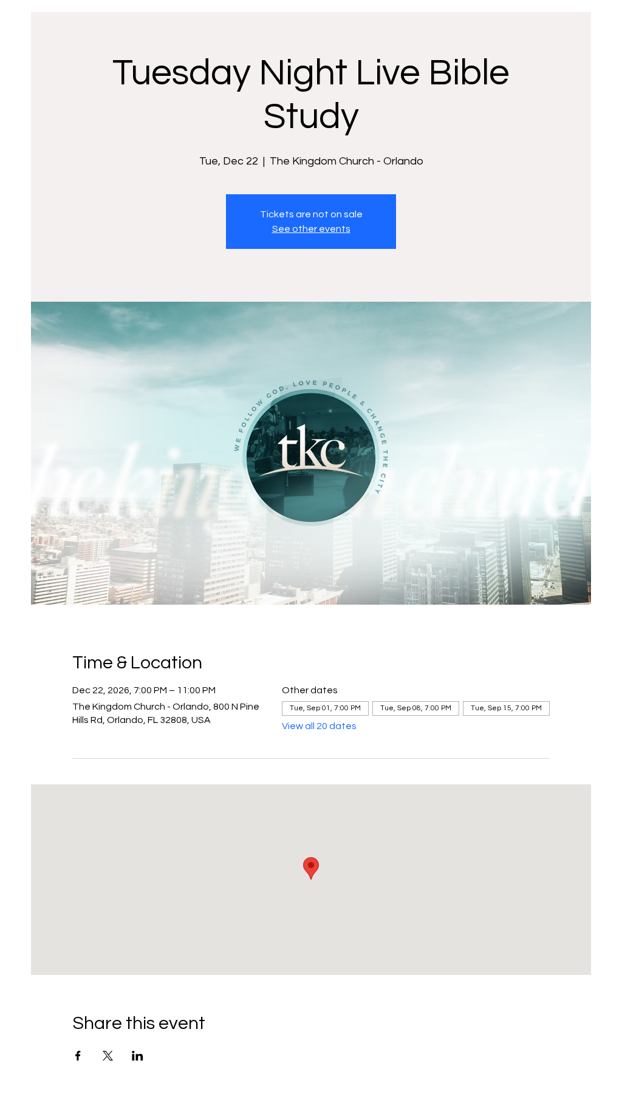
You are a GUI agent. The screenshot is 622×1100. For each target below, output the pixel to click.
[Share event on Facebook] (78, 1056)
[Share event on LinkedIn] (137, 1056)
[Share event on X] (108, 1056)
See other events (311, 229)
